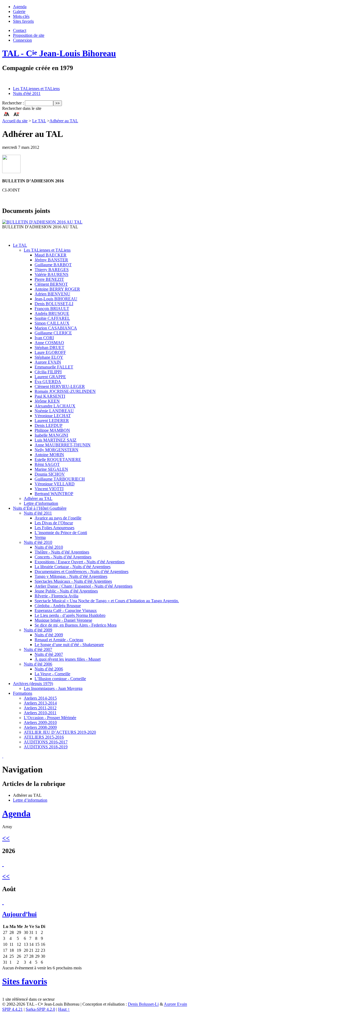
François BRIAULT (52, 308)
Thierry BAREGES (52, 269)
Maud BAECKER (50, 255)
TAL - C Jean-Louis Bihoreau (59, 53)
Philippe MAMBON (52, 430)
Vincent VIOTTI (49, 488)
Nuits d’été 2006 (38, 664)
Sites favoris (23, 21)
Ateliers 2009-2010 (40, 722)
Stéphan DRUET (49, 347)
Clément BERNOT (51, 284)
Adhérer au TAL (63, 120)
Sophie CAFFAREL (52, 318)
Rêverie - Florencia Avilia (56, 596)
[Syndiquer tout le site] (2, 756)
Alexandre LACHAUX (55, 406)
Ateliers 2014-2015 (40, 698)
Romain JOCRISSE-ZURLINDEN (65, 391)
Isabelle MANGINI (51, 435)
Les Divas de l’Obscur (54, 523)
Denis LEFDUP (48, 425)
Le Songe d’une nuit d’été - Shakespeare (69, 644)
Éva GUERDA (48, 381)
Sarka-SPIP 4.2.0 (40, 1009)
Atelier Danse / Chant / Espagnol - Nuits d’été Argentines (83, 586)
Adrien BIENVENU (52, 294)
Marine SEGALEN (51, 469)
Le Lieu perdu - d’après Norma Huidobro (70, 615)
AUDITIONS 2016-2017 (46, 742)
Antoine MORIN (49, 454)
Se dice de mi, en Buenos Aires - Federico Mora (76, 625)
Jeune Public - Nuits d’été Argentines (66, 591)
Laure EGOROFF (50, 352)
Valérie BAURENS (51, 274)
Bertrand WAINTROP (54, 493)
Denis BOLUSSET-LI (54, 303)
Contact (19, 30)
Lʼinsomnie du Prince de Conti (61, 532)
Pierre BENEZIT (49, 279)
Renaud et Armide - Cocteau (59, 639)
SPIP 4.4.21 (12, 1009)
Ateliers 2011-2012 (40, 708)
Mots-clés (21, 16)
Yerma (40, 537)
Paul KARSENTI (50, 396)
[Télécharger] (42, 222)
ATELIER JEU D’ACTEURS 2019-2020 (60, 732)
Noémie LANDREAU (54, 411)
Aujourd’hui (19, 914)
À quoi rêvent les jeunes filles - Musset (68, 659)
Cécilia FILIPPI (48, 372)
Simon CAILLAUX (52, 323)
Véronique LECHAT (53, 415)
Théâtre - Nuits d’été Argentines (62, 552)
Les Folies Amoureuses (54, 527)
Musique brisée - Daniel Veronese (63, 620)
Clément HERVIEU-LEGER (60, 386)
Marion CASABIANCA (56, 328)
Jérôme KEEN (47, 401)
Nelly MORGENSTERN (56, 449)
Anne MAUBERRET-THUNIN (63, 445)
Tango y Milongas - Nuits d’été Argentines (71, 576)
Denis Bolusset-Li (143, 1004)
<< (6, 838)
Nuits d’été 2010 (38, 542)
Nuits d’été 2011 (38, 513)
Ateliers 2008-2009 (40, 727)
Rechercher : (13, 103)
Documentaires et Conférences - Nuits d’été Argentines (81, 571)
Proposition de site (28, 35)
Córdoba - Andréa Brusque (58, 605)
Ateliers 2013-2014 (40, 703)
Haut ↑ (64, 1009)
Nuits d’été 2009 (38, 630)
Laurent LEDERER (52, 420)
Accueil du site (15, 120)
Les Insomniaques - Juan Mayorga (53, 688)
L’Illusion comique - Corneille (60, 678)
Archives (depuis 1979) (33, 683)
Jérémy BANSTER (51, 260)
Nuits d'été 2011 (27, 93)
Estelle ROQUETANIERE (58, 459)
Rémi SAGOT (47, 464)
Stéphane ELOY (49, 357)
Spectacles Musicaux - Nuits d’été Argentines (73, 581)
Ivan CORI (44, 337)
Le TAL (39, 120)
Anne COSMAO (49, 342)
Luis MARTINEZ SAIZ (55, 440)
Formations (22, 693)
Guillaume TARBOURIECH (60, 479)
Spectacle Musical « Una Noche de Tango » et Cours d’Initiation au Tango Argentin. (107, 600)
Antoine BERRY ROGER (57, 289)
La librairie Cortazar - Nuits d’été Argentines (73, 566)
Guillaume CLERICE (53, 333)
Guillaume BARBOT (53, 264)
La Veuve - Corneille (52, 673)
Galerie (19, 11)
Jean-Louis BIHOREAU (56, 299)
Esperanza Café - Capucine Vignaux (66, 610)
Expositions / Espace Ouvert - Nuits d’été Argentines (80, 561)
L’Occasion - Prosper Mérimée (50, 717)
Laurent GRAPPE (50, 376)
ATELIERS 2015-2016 (44, 737)
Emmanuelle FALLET (54, 367)
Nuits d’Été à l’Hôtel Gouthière (39, 508)
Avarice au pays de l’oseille (58, 518)
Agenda (19, 6)
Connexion (22, 40)
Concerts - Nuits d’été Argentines (63, 557)
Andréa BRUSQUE (52, 313)
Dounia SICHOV (50, 474)
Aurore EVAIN (48, 362)
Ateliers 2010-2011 (40, 712)
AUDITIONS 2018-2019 (46, 747)
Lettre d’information (41, 503)
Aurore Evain (175, 1004)
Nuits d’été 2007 (38, 649)
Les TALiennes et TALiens (36, 88)
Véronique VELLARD (55, 484)
